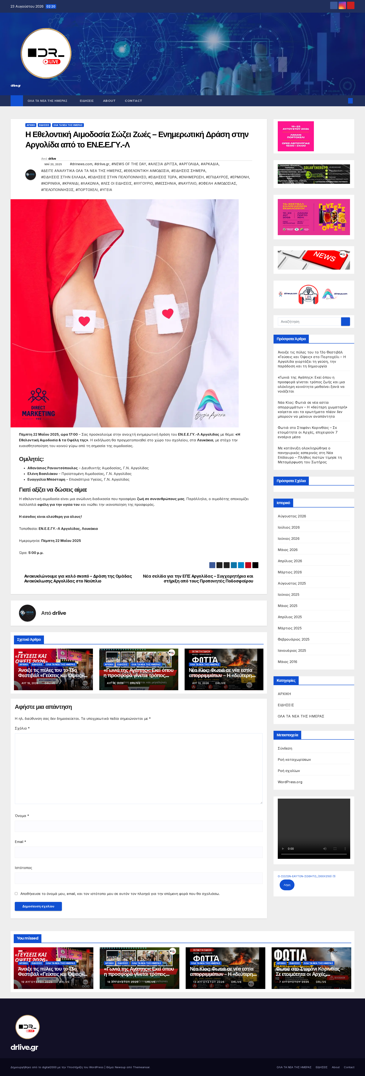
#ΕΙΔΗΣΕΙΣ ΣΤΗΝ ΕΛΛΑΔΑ (63, 177)
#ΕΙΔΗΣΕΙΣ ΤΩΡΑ (162, 177)
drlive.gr (15, 85)
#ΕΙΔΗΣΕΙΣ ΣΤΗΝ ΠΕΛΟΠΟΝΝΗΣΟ (117, 177)
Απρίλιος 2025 (290, 617)
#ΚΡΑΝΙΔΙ (70, 183)
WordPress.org (290, 782)
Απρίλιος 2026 (290, 561)
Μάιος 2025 (288, 606)
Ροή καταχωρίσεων (294, 759)
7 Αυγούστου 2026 (294, 981)
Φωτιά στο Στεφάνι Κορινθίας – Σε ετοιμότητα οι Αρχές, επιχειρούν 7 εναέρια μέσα (308, 432)
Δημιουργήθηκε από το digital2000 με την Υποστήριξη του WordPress (57, 1067)
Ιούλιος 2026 (289, 527)
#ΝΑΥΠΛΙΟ (187, 183)
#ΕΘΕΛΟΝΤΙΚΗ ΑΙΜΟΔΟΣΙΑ (146, 171)
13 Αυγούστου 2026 (209, 981)
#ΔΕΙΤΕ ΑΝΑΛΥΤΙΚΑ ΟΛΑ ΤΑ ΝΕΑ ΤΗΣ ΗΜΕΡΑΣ (81, 171)
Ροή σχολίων (289, 771)
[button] (343, 101)
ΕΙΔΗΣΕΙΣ (87, 101)
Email (20, 842)
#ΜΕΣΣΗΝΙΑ (165, 183)
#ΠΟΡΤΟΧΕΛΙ (87, 190)
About (109, 101)
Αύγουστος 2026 (292, 516)
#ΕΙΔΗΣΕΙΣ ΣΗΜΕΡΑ (188, 171)
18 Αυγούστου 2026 (123, 981)
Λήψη (287, 884)
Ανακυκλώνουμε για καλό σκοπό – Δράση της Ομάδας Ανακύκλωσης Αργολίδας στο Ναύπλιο (78, 579)
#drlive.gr (101, 164)
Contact (133, 101)
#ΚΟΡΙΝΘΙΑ (50, 183)
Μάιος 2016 (287, 662)
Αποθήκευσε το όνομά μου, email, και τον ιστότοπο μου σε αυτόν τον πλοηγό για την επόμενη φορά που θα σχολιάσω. (120, 894)
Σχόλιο (22, 728)
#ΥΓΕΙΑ (106, 190)
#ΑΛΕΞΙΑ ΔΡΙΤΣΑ (162, 164)
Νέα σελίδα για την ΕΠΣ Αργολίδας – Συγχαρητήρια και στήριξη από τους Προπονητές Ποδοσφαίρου (198, 579)
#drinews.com (81, 164)
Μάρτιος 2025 (290, 628)
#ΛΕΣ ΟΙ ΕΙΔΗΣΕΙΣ (116, 183)
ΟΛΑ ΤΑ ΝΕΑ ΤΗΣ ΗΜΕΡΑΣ (48, 101)
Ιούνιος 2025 (288, 594)
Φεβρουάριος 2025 (294, 639)
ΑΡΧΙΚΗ (31, 125)
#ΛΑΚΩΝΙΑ (90, 183)
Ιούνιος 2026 (289, 538)
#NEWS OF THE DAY (129, 164)
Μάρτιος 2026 (290, 572)
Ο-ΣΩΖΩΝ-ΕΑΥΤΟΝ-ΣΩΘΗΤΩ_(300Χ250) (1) (306, 876)
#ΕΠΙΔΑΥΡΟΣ (217, 177)
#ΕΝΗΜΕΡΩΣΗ (191, 177)
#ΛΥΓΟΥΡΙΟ (143, 183)
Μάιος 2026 (288, 550)
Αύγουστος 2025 (292, 583)
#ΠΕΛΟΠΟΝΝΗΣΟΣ (57, 190)
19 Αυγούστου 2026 (37, 981)
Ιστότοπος (23, 868)
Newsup (120, 1067)
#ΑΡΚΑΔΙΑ (210, 164)
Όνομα (22, 816)
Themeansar (141, 1067)
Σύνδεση (285, 748)
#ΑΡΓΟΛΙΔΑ (189, 164)
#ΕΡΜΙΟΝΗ (239, 177)
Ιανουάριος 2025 (292, 650)
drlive (52, 159)
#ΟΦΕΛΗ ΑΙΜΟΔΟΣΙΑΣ (217, 183)
